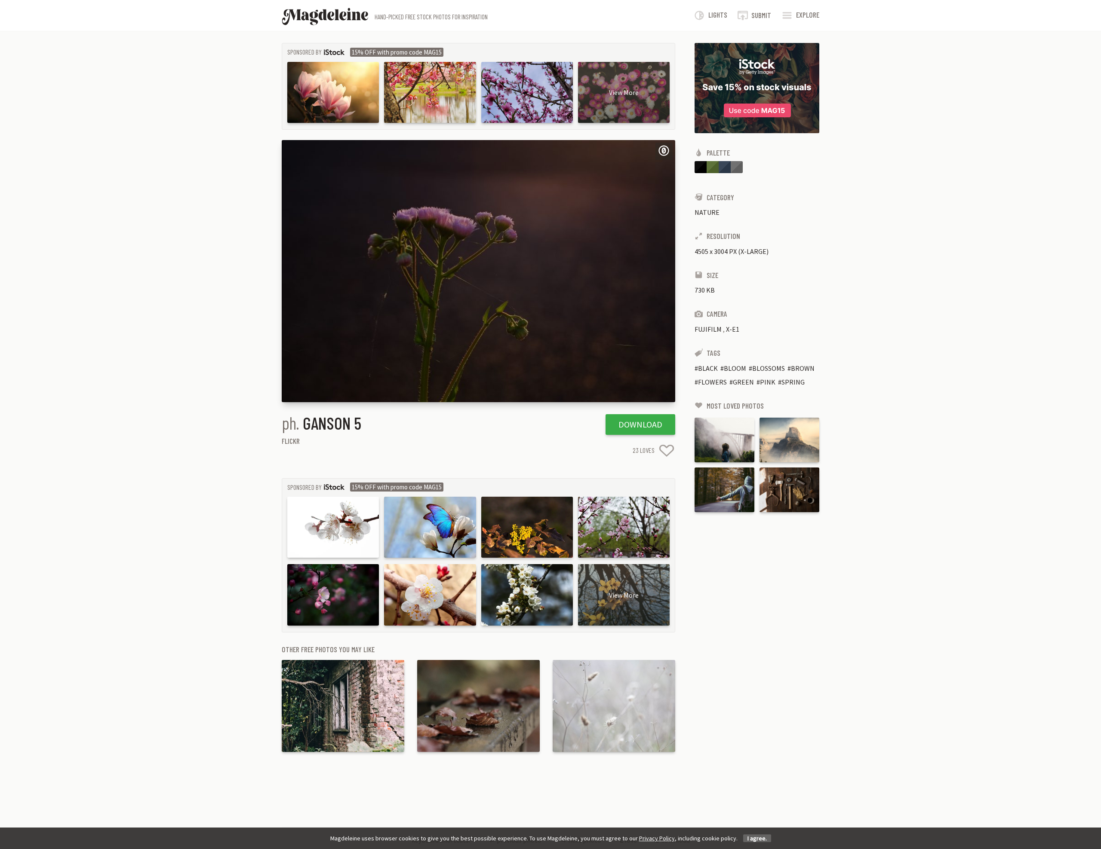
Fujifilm (708, 329)
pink (767, 382)
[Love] (666, 450)
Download (640, 424)
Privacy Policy (657, 838)
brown (803, 368)
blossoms (768, 368)
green (743, 382)
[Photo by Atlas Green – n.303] (724, 489)
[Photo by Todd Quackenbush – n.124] (789, 489)
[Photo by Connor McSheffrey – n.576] (724, 440)
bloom (735, 368)
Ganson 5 (332, 422)
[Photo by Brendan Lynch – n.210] (789, 440)
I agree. (757, 838)
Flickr (291, 441)
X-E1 (732, 329)
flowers (712, 382)
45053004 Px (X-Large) (732, 251)
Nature (707, 212)
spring (793, 382)
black (708, 368)
